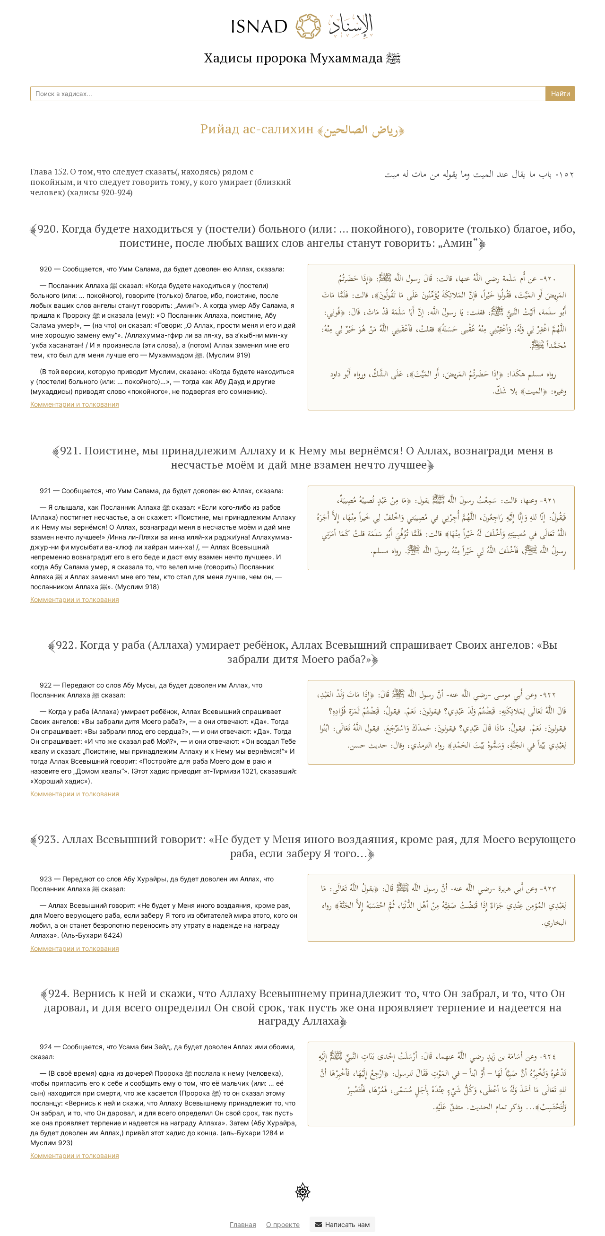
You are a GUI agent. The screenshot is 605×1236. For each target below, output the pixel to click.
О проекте (283, 1224)
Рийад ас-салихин (299, 128)
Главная (243, 1224)
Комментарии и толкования (74, 404)
